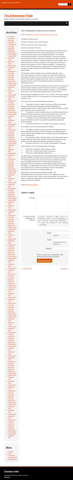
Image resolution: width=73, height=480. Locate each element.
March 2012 (11, 430)
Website (48, 248)
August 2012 (11, 420)
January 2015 (12, 346)
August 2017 (11, 274)
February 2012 (12, 431)
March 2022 (11, 139)
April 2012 (11, 428)
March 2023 (11, 110)
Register (10, 451)
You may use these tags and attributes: (29, 218)
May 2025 (11, 48)
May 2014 (11, 367)
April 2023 (11, 108)
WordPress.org (12, 459)
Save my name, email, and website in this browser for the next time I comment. (50, 256)
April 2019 (11, 223)
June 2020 (11, 192)
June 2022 (11, 134)
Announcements (32, 185)
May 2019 (11, 221)
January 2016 (12, 317)
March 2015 (11, 342)
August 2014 (11, 361)
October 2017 (12, 268)
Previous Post (26, 269)
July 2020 (11, 190)
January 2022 (12, 143)
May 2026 (11, 40)
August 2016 (11, 303)
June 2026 (11, 38)
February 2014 (12, 373)
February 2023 (12, 112)
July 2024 (11, 73)
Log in (10, 453)
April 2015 (11, 340)
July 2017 (11, 276)
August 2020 (11, 188)
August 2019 (11, 215)
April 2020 (11, 194)
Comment (32, 198)
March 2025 (11, 52)
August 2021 (11, 159)
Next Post (65, 269)
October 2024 (12, 65)
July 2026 (11, 36)
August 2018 (11, 245)
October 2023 (12, 95)
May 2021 (11, 165)
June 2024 (11, 75)
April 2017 (11, 282)
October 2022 (12, 124)
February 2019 (12, 227)
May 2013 (11, 396)
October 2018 (12, 239)
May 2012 (11, 426)
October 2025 (12, 44)
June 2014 (11, 365)
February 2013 (12, 402)
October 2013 (12, 385)
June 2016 (11, 307)
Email (49, 240)
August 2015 (11, 332)
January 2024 (12, 85)
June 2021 (11, 163)
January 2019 (12, 229)
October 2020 (12, 182)
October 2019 (12, 209)
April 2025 (11, 50)
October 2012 (12, 414)
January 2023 (12, 114)
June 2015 (11, 336)
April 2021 (11, 167)
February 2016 (12, 315)
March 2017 (11, 283)
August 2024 (11, 71)
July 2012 (11, 422)
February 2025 (12, 54)
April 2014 (11, 369)
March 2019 (11, 225)
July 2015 (11, 334)
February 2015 (12, 344)
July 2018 (11, 246)
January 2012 (12, 433)
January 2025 (12, 56)
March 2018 (11, 254)
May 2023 (11, 106)
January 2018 (12, 258)
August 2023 (11, 100)
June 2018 (11, 248)
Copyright (7, 475)
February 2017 (12, 285)
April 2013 (11, 398)
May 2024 (11, 77)
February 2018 (12, 256)
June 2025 (11, 46)
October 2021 (12, 153)
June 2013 (11, 394)
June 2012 (11, 424)
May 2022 (11, 135)
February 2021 (12, 171)
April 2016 (11, 311)
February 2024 (12, 83)
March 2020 (11, 196)
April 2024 (11, 79)
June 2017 (11, 278)
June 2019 (11, 219)
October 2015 (12, 326)
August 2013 (11, 391)
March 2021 (11, 169)
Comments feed (12, 457)
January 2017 (12, 287)
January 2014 (12, 375)
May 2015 (11, 338)
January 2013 (12, 404)
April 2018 (11, 252)
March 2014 (11, 371)
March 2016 (11, 313)
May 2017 (11, 280)
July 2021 (11, 161)
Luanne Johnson (44, 34)
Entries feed (11, 455)
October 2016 (12, 297)
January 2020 (12, 200)
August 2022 (11, 130)
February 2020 (12, 198)
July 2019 (11, 217)
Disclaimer (7, 477)
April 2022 (11, 137)
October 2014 (12, 356)
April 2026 (11, 42)
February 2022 (12, 141)
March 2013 (11, 400)
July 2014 (11, 363)
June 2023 (11, 104)
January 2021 (12, 172)
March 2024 (11, 81)
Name (49, 233)
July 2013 (11, 393)
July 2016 (11, 305)
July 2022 (11, 132)
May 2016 (11, 309)
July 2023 (11, 102)
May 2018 (11, 250)
